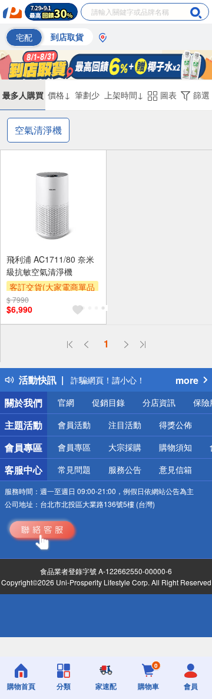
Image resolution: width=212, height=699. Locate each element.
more (186, 380)
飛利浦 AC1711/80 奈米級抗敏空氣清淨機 (50, 265)
